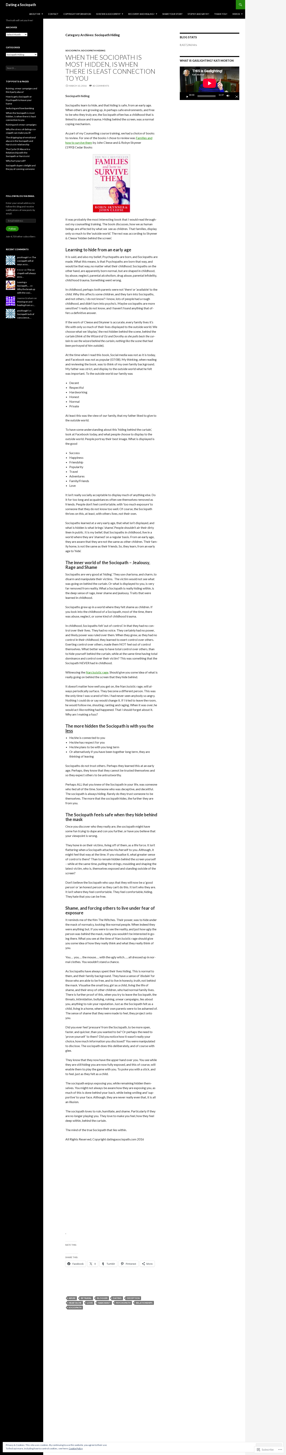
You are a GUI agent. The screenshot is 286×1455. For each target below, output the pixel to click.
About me (34, 14)
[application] (209, 83)
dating (117, 1298)
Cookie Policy (76, 1448)
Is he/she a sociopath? (108, 14)
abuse (72, 1298)
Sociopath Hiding (93, 50)
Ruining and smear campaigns (21, 124)
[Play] (186, 96)
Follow (12, 228)
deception (133, 1298)
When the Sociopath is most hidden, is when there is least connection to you (110, 67)
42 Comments (100, 85)
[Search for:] (21, 68)
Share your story (172, 14)
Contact (53, 14)
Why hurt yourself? (16, 160)
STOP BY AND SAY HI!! (198, 14)
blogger (102, 1298)
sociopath (72, 50)
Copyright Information (77, 14)
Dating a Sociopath (21, 5)
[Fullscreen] (235, 96)
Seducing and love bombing (20, 108)
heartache (75, 1303)
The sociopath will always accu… (26, 261)
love (90, 1303)
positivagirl (22, 257)
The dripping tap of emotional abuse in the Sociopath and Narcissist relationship (21, 141)
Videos (236, 14)
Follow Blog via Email (20, 196)
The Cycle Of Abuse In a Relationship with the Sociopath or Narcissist (18, 153)
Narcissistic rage (97, 672)
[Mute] (229, 96)
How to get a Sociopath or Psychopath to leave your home (19, 100)
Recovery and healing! (141, 14)
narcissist (104, 1303)
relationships (144, 1303)
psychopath (123, 1303)
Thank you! (220, 14)
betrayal (86, 1298)
